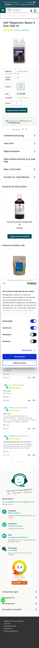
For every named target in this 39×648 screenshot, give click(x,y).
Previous (3, 216)
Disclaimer (8, 628)
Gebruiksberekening (12, 73)
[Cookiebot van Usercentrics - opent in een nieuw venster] (28, 283)
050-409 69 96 (25, 502)
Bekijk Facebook (14, 513)
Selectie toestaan (19, 363)
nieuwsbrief (22, 2)
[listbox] (25, 87)
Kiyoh (19, 580)
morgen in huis (14, 123)
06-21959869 (10, 502)
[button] (7, 374)
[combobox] (19, 15)
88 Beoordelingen (22, 30)
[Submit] (36, 14)
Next (36, 216)
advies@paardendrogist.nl (18, 537)
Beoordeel (17, 583)
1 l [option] (29, 85)
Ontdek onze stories (15, 526)
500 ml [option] (20, 86)
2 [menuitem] (19, 462)
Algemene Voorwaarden (14, 621)
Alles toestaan (19, 357)
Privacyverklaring (11, 631)
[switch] (33, 328)
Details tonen (27, 350)
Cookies (7, 623)
